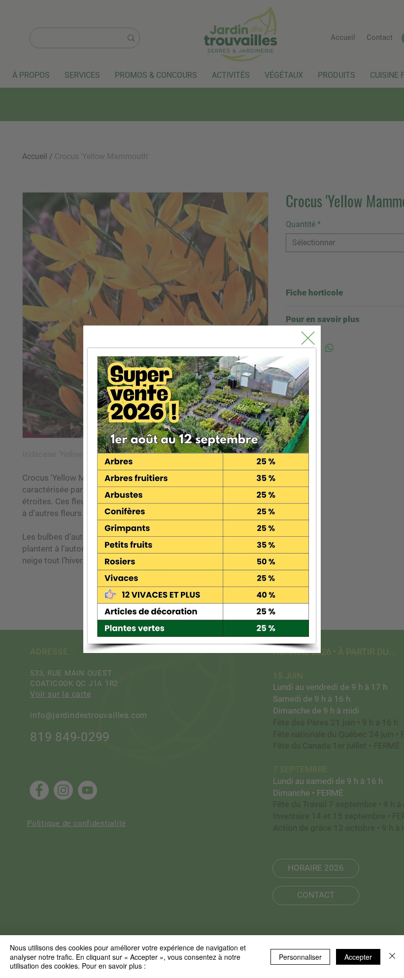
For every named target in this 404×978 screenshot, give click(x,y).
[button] (308, 338)
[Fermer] (392, 956)
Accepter (358, 957)
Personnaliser (300, 957)
